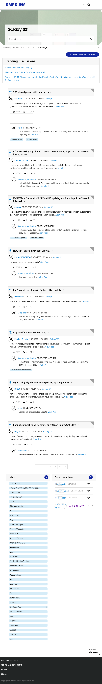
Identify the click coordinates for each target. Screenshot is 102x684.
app (11, 552)
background (14, 589)
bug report (14, 625)
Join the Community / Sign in (82, 54)
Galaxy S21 (49, 99)
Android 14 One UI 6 (17, 543)
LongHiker (22, 313)
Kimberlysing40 (21, 160)
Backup (13, 593)
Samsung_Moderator (27, 179)
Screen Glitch (32, 139)
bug (11, 616)
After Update (14, 515)
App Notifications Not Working (29, 332)
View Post (60, 106)
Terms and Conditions (11, 665)
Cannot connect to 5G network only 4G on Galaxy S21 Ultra (44, 425)
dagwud (17, 207)
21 (55, 466)
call (11, 639)
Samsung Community (12, 48)
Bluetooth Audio (16, 607)
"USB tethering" (16, 497)
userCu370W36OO (22, 257)
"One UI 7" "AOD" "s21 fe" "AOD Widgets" (25, 488)
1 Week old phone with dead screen (32, 92)
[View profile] (10, 98)
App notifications (16, 566)
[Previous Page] (37, 467)
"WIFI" (12, 502)
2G (11, 511)
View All (74, 477)
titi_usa (17, 431)
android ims (14, 547)
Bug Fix (13, 621)
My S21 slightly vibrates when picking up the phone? (41, 382)
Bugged (13, 630)
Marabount (22, 450)
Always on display (17, 525)
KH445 (17, 389)
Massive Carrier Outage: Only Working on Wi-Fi (25, 72)
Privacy (4, 670)
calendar (13, 634)
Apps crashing (15, 575)
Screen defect (16, 139)
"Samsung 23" (15, 492)
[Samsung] (15, 4)
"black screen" (15, 483)
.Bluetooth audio (16, 506)
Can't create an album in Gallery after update (37, 290)
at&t (11, 580)
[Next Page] (46, 477)
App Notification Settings (19, 561)
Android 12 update (17, 529)
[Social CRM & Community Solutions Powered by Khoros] (94, 652)
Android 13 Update (18, 238)
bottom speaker (16, 612)
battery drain (15, 598)
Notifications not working (21, 370)
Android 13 (14, 534)
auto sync (13, 584)
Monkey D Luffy (21, 339)
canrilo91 (18, 99)
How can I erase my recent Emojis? (31, 250)
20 (50, 466)
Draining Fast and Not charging (18, 67)
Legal (4, 674)
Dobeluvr (18, 297)
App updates (14, 570)
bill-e (20, 128)
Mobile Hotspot (37, 238)
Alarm (12, 520)
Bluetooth (14, 602)
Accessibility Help (10, 660)
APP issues (14, 557)
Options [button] (94, 48)
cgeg (20, 408)
